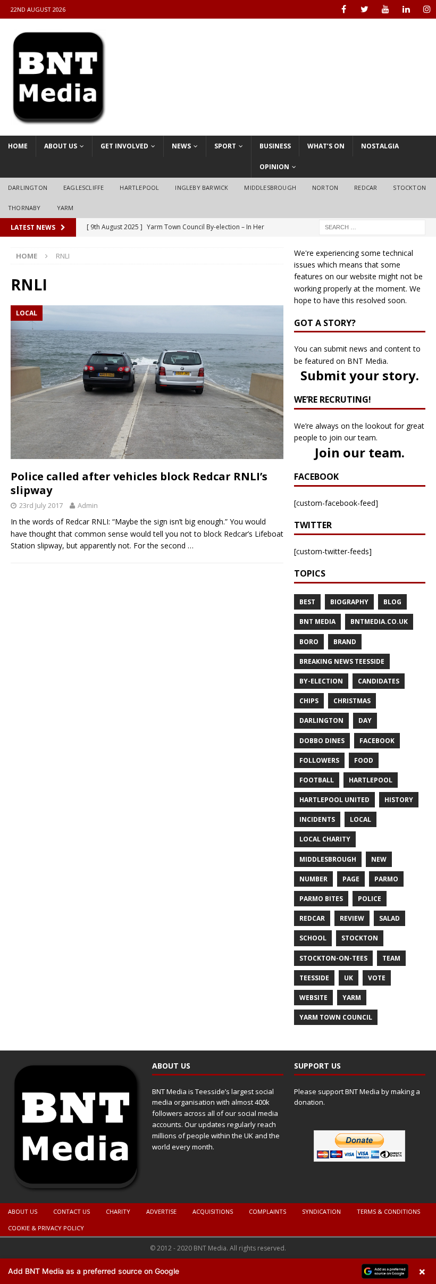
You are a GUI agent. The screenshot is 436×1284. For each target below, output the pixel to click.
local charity (324, 839)
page (350, 878)
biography (349, 601)
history (398, 799)
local (360, 819)
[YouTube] (385, 9)
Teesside (314, 977)
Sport (225, 146)
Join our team (358, 452)
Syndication (321, 1211)
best (307, 601)
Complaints (267, 1211)
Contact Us (71, 1211)
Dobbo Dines (322, 740)
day (365, 720)
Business (275, 146)
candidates (378, 681)
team (391, 958)
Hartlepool (139, 187)
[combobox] (372, 227)
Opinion (274, 166)
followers (319, 760)
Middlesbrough (270, 187)
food (363, 760)
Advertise (161, 1211)
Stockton (409, 187)
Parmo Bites (321, 898)
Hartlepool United (334, 799)
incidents (317, 819)
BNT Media (317, 621)
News (181, 146)
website (313, 997)
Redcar (365, 187)
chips (308, 700)
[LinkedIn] (406, 9)
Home (18, 146)
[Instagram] (426, 9)
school (312, 938)
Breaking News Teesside (341, 661)
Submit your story (358, 375)
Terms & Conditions (388, 1211)
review (352, 918)
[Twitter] (364, 9)
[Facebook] (343, 9)
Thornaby (24, 208)
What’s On (326, 146)
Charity (118, 1211)
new (379, 859)
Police (369, 898)
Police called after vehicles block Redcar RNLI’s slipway (139, 483)
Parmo (386, 878)
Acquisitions (212, 1211)
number (313, 878)
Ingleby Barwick (201, 187)
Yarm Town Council (335, 1017)
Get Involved (124, 146)
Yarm (65, 208)
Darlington (27, 187)
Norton (325, 187)
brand (344, 641)
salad (389, 918)
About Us (60, 146)
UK (348, 977)
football (316, 780)
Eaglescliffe (83, 187)
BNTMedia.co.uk (379, 621)
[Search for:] (372, 226)
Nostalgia (380, 146)
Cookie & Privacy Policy (46, 1228)
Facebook (377, 740)
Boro (308, 641)
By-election (321, 681)
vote (376, 977)
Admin (88, 505)
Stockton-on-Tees (333, 958)
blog (392, 601)
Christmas (352, 700)
